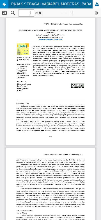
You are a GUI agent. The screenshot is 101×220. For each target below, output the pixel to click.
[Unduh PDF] (97, 4)
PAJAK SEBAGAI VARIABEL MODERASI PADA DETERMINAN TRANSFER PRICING (56, 4)
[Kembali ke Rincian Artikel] (4, 4)
